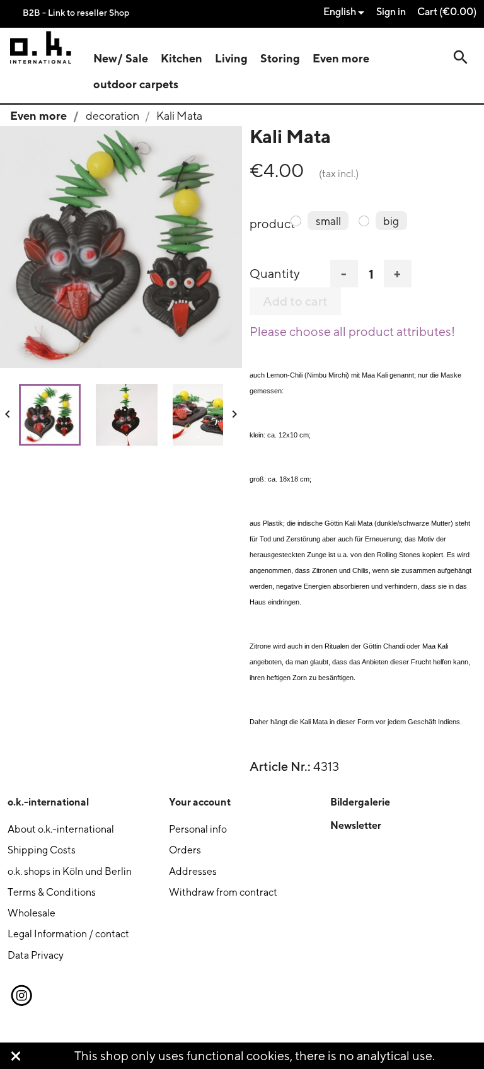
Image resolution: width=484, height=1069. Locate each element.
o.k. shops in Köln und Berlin (70, 871)
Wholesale (31, 913)
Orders (185, 850)
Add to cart (295, 301)
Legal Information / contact (68, 934)
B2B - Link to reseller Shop (76, 12)
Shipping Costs (42, 850)
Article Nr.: (280, 766)
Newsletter (355, 825)
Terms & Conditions (52, 892)
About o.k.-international (61, 829)
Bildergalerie (360, 801)
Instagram (20, 996)
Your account (200, 801)
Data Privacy (36, 955)
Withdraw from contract (223, 892)
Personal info (198, 829)
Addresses (193, 871)
